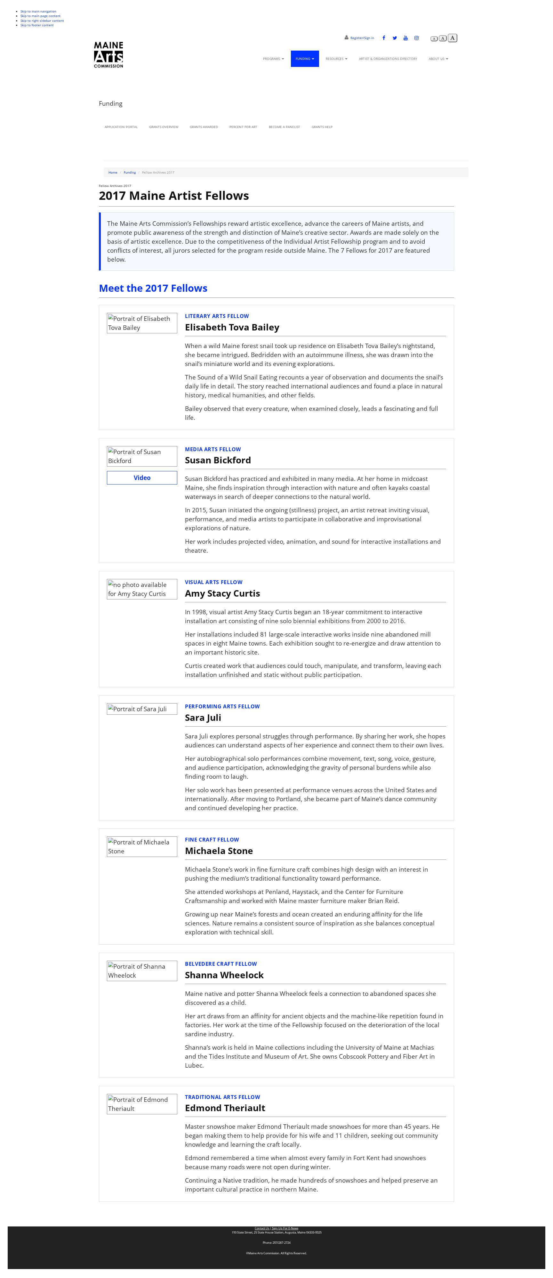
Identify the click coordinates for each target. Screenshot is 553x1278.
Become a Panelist (284, 127)
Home (112, 172)
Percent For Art (243, 127)
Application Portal (121, 127)
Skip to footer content (37, 25)
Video (142, 478)
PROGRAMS (272, 58)
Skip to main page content (40, 15)
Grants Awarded (204, 127)
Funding (303, 58)
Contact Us (262, 1228)
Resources (335, 58)
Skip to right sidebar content (42, 20)
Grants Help (322, 127)
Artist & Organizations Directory (388, 58)
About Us (437, 58)
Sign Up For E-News (284, 1228)
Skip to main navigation (38, 11)
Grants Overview (163, 127)
